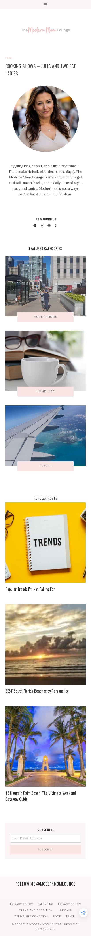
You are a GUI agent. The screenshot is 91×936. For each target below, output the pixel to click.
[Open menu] (46, 4)
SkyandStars (46, 928)
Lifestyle (64, 910)
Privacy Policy (21, 904)
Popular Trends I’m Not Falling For (30, 589)
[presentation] (45, 542)
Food (8, 57)
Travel (71, 916)
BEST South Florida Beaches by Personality (36, 691)
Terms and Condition (36, 910)
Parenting (45, 904)
